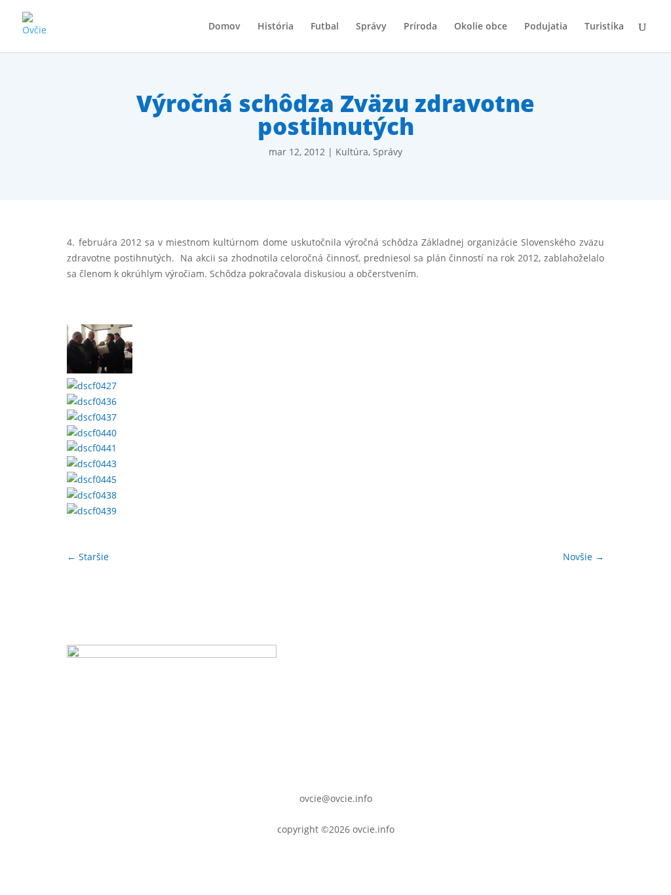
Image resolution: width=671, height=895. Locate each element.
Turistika (604, 27)
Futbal (325, 27)
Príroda (420, 27)
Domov (224, 27)
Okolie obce (480, 27)
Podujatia (545, 27)
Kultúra (352, 151)
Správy (371, 27)
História (276, 27)
